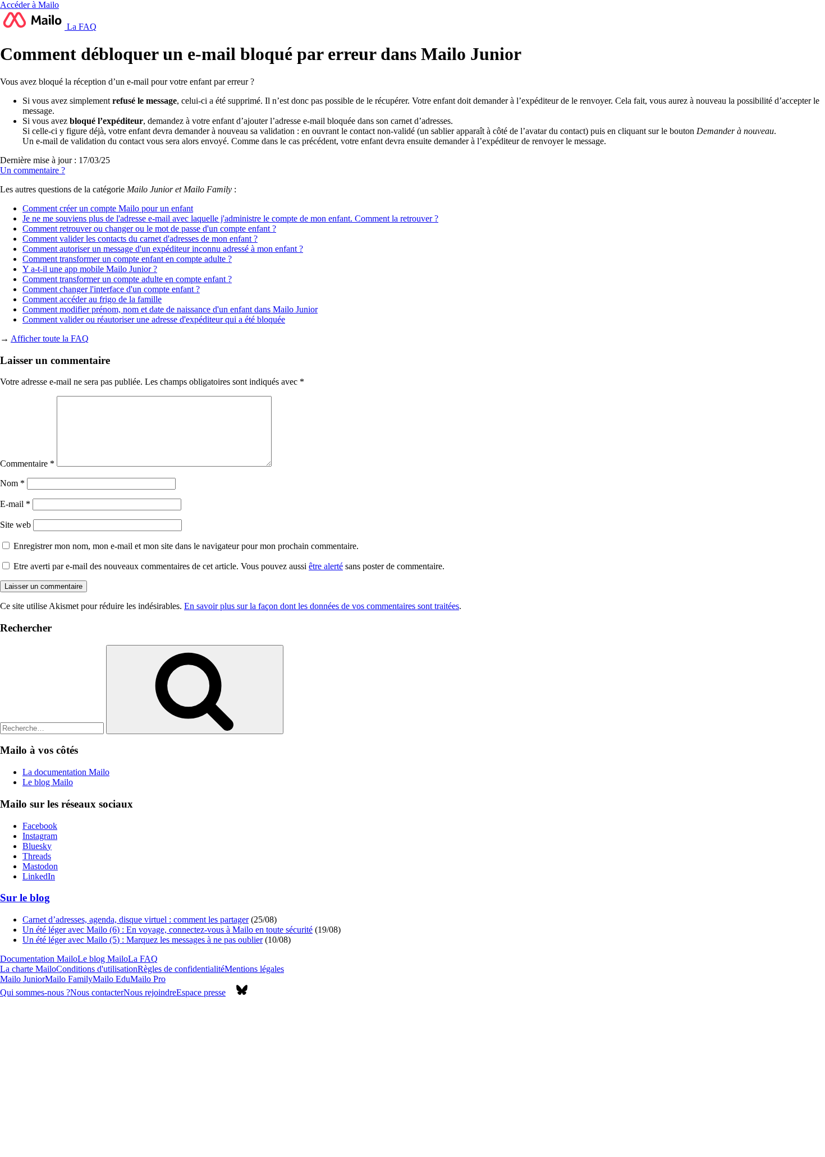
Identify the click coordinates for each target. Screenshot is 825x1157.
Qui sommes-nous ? (35, 992)
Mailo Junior (22, 979)
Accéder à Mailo (29, 5)
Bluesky (37, 846)
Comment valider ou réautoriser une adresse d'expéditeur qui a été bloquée (153, 319)
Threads (36, 856)
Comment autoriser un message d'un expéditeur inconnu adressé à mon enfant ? (162, 248)
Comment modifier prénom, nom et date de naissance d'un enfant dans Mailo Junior (170, 309)
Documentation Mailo (38, 959)
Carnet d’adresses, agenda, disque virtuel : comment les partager (135, 919)
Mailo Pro (148, 979)
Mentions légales (254, 969)
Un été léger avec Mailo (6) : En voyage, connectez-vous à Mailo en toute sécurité (167, 929)
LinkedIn (38, 876)
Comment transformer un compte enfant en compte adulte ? (127, 259)
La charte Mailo (28, 969)
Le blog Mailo (47, 782)
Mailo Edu (111, 979)
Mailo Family (69, 979)
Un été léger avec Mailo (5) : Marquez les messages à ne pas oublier (142, 939)
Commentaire (27, 463)
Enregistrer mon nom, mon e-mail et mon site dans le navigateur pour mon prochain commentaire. (186, 546)
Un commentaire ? (32, 170)
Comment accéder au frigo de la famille (92, 299)
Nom (12, 483)
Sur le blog (25, 898)
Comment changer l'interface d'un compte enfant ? (111, 289)
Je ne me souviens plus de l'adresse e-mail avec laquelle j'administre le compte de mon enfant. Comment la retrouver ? (230, 218)
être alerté (326, 566)
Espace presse (201, 992)
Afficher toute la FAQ (50, 338)
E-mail (15, 504)
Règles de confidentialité (181, 969)
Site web (15, 524)
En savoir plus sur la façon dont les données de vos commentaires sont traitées (321, 606)
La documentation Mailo (65, 772)
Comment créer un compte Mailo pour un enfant (107, 208)
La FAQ (81, 26)
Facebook (39, 826)
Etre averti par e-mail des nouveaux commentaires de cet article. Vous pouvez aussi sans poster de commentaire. (227, 566)
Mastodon (40, 866)
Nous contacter (96, 992)
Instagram (39, 836)
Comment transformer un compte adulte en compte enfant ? (127, 279)
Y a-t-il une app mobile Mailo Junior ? (89, 269)
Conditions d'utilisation (97, 969)
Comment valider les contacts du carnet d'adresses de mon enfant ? (140, 238)
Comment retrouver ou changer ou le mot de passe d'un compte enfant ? (149, 228)
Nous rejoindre (149, 992)
